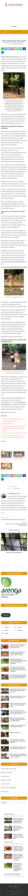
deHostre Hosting (6, 780)
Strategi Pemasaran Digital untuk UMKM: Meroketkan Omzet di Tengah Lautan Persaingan (17, 653)
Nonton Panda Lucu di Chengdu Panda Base (15, 433)
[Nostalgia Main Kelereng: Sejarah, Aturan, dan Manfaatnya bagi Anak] (6, 454)
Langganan (6, 615)
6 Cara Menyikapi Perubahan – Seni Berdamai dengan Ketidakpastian (18, 747)
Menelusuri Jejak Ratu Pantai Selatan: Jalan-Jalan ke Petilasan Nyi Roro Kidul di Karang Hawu (18, 712)
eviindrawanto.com (17, 44)
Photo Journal (4, 791)
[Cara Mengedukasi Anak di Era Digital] (6, 466)
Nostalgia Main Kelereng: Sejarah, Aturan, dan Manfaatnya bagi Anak (6, 460)
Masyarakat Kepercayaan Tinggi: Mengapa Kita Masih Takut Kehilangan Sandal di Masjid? (14, 428)
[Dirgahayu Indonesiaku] (5, 734)
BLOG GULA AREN (6, 772)
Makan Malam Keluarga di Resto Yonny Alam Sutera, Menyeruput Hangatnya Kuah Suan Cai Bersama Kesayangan (18, 669)
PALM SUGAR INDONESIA (8, 788)
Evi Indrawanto (12, 891)
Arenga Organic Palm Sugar (8, 769)
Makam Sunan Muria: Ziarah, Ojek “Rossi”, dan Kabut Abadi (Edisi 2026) (17, 705)
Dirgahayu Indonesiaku (15, 732)
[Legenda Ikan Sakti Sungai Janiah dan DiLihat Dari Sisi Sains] (5, 727)
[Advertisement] (14, 16)
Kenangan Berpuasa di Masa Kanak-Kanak (18, 459)
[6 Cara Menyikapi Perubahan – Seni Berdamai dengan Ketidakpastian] (5, 749)
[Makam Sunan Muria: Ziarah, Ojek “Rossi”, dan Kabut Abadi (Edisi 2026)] (5, 705)
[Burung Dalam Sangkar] (14, 542)
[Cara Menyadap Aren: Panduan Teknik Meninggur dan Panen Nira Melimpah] (5, 741)
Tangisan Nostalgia (8, 424)
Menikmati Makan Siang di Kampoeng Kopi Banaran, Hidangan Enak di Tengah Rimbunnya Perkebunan (18, 661)
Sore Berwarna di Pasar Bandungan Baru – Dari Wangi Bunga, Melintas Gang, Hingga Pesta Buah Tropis (18, 676)
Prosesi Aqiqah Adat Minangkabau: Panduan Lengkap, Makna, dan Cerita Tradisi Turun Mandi (18, 756)
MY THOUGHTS (14, 38)
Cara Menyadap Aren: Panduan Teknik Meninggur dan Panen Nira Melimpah (17, 741)
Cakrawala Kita (5, 776)
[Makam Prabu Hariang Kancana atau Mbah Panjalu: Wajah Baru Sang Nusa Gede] (5, 691)
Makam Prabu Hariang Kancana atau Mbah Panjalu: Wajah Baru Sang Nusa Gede (18, 690)
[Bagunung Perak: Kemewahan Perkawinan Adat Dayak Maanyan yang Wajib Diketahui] (5, 720)
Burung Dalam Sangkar (14, 552)
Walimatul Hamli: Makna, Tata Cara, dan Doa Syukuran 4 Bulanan (18, 697)
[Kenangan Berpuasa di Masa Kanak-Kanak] (18, 454)
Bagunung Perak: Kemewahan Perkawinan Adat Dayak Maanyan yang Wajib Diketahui (17, 719)
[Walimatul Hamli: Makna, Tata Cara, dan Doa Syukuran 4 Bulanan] (5, 698)
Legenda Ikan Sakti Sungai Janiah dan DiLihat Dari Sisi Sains (17, 726)
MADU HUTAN (5, 784)
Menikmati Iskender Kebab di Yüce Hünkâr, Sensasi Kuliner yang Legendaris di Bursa (18, 646)
